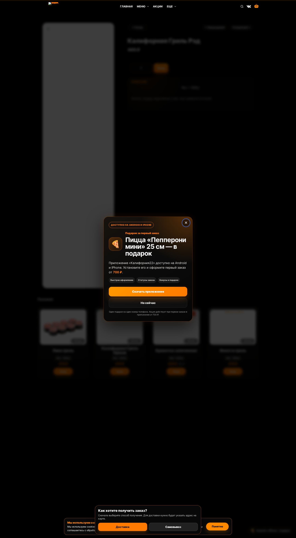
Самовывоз (173, 527)
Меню (141, 6)
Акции (158, 6)
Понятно (217, 526)
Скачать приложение (148, 291)
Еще (170, 6)
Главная (126, 6)
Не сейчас (148, 303)
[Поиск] (242, 6)
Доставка (122, 527)
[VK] (249, 6)
